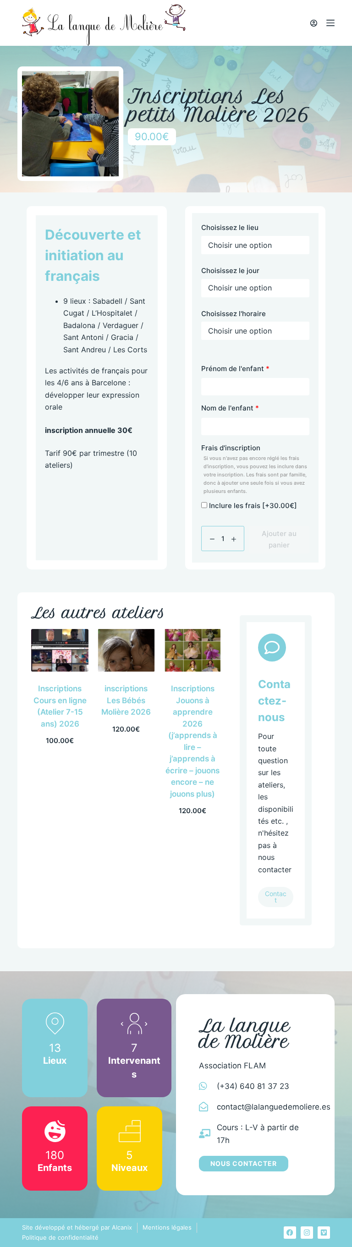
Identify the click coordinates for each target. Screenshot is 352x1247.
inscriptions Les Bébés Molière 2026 (126, 700)
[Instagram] (307, 1232)
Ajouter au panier (279, 539)
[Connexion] (313, 23)
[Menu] (330, 23)
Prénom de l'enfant (235, 368)
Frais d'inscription (254, 468)
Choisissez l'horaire (233, 313)
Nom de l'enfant (230, 408)
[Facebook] (290, 1232)
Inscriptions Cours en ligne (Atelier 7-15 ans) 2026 (60, 706)
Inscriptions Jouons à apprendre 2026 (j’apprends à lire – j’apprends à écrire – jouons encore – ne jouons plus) (192, 741)
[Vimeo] (324, 1232)
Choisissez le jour (230, 270)
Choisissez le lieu (229, 227)
